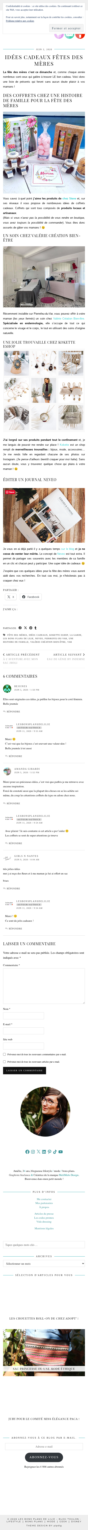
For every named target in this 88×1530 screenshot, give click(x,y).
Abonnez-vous (44, 1457)
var (69, 642)
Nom (6, 1009)
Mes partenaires (44, 1203)
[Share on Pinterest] (31, 628)
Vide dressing (44, 1221)
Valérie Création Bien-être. (69, 318)
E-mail (7, 1024)
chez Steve (69, 198)
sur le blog (67, 548)
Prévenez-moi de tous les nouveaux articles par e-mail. (33, 1061)
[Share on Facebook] (20, 628)
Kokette (64, 444)
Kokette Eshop (58, 635)
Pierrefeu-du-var (56, 638)
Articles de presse (44, 1213)
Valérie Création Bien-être (48, 642)
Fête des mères (17, 635)
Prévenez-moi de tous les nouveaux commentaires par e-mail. (36, 1054)
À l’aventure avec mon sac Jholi (21, 658)
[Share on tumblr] (36, 628)
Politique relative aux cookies (20, 20)
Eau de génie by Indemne (66, 657)
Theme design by (44, 1525)
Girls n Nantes (26, 856)
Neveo (61, 553)
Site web (7, 1039)
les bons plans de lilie (18, 638)
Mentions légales (44, 1228)
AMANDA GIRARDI (27, 769)
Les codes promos (44, 1218)
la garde (75, 635)
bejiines (20, 686)
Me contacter (44, 1199)
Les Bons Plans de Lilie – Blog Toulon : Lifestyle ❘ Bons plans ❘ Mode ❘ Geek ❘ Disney (44, 1520)
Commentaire (11, 965)
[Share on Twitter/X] (25, 628)
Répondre (13, 711)
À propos (44, 1207)
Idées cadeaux (38, 635)
